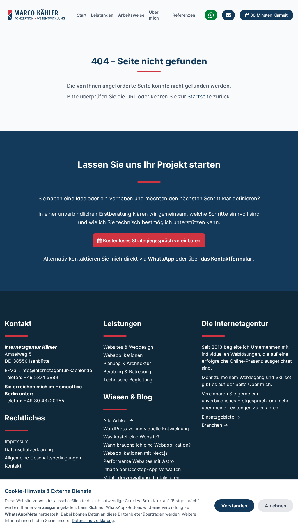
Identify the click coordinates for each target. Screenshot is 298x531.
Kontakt (13, 466)
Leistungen (102, 15)
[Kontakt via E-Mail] (228, 15)
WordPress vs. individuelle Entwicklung (146, 428)
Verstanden (234, 506)
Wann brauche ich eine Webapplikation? (147, 445)
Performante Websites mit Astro (138, 461)
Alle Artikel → (118, 420)
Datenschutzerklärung (29, 449)
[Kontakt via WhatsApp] (211, 15)
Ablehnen (275, 506)
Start (81, 15)
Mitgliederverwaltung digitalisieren (141, 477)
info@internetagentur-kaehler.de (56, 370)
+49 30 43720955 (44, 400)
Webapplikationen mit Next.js (135, 453)
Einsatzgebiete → (221, 417)
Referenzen (184, 15)
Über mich (154, 15)
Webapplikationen (123, 355)
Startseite (199, 96)
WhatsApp (161, 259)
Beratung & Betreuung (127, 371)
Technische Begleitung (127, 380)
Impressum (17, 441)
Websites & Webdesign (128, 347)
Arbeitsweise (131, 15)
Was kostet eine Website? (131, 437)
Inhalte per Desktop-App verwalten (142, 469)
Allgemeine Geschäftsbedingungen (43, 458)
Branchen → (215, 425)
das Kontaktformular (227, 259)
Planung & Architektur (127, 363)
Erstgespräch (252, 400)
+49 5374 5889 (41, 377)
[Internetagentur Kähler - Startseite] (36, 15)
